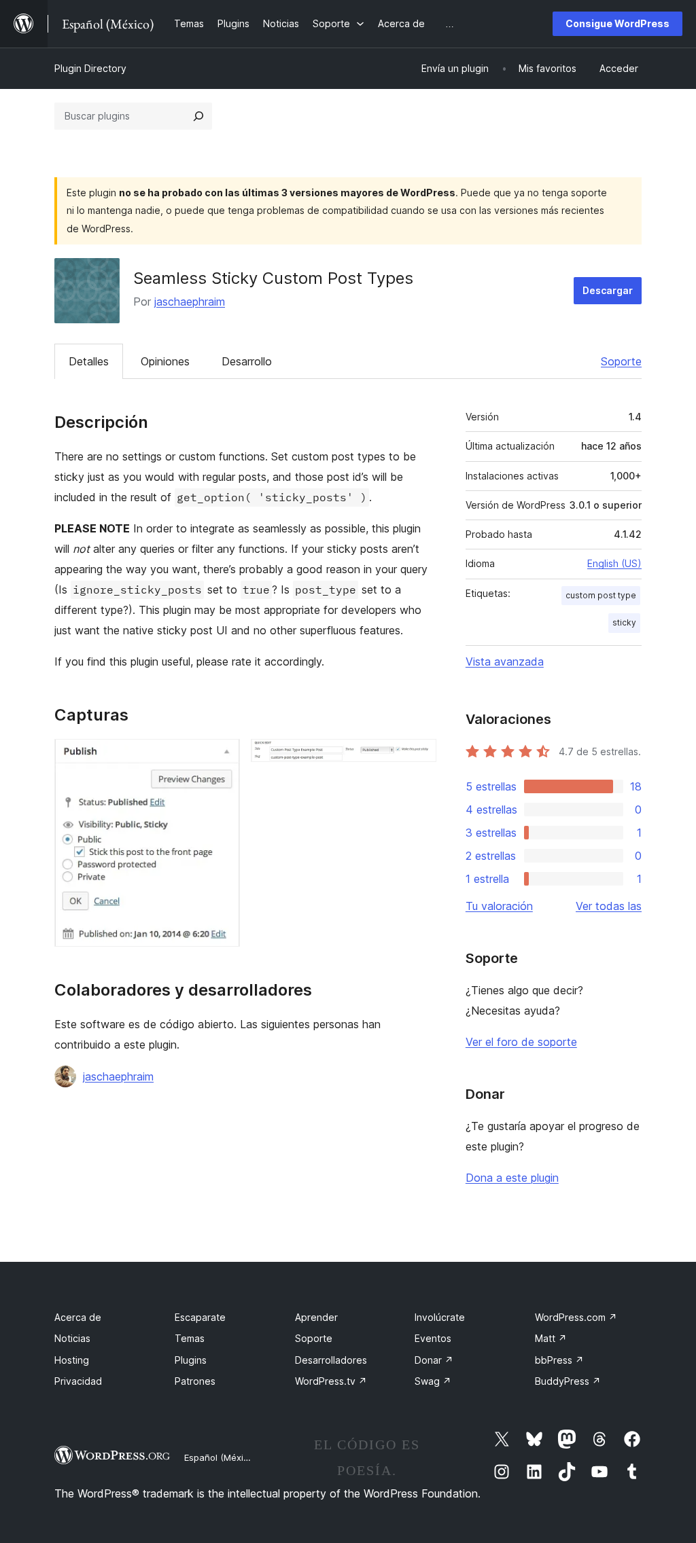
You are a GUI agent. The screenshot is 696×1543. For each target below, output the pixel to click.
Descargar (607, 290)
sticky (624, 622)
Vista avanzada (505, 661)
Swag (433, 1381)
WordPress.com (576, 1317)
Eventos (433, 1338)
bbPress (559, 1360)
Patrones (195, 1381)
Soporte (621, 361)
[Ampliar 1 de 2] (221, 757)
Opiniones (165, 361)
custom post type (601, 595)
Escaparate (200, 1317)
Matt (551, 1338)
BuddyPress (568, 1381)
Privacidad (78, 1381)
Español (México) (220, 1457)
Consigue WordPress (617, 23)
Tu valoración (499, 906)
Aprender (316, 1317)
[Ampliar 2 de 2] (418, 757)
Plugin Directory (90, 68)
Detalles (89, 361)
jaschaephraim (189, 301)
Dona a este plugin (512, 1177)
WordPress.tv (331, 1381)
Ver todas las (609, 906)
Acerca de (77, 1317)
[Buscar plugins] (198, 116)
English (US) (614, 563)
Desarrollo (247, 361)
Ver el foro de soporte (521, 1042)
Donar (434, 1360)
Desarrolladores (331, 1360)
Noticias (72, 1338)
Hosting (71, 1360)
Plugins (191, 1360)
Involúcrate (440, 1317)
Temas (190, 1338)
